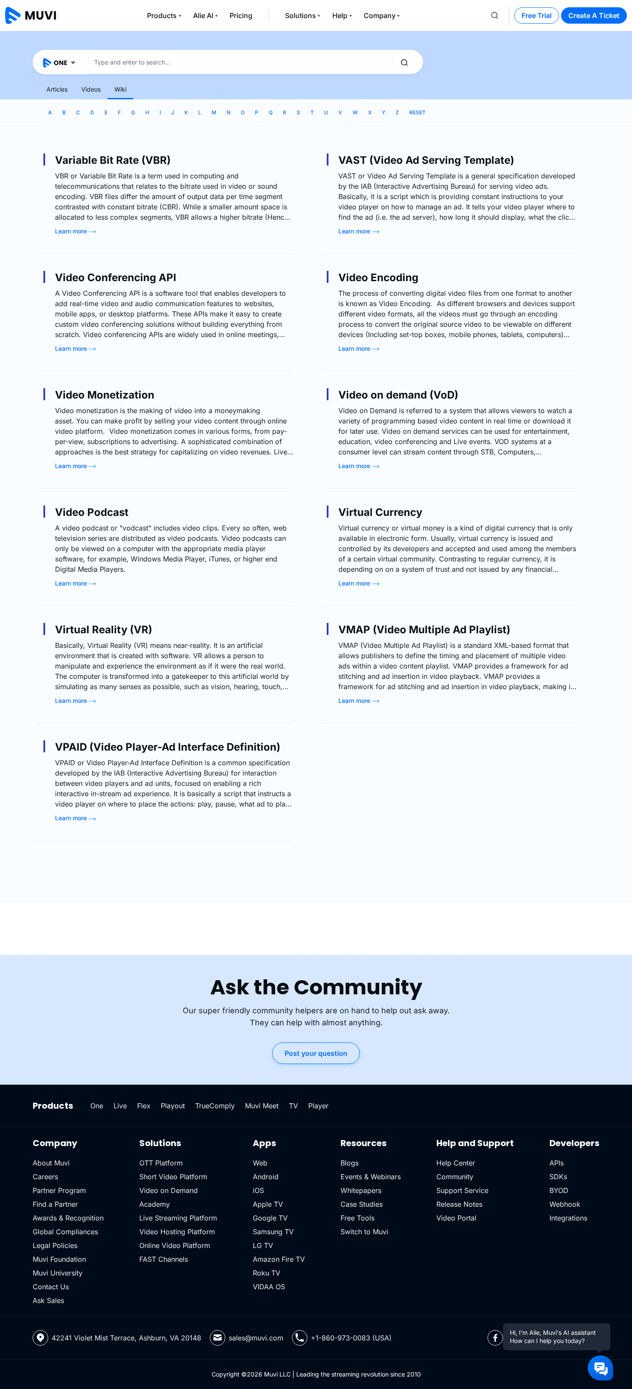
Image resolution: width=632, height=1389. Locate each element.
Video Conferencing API (115, 277)
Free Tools (357, 1218)
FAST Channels (163, 1259)
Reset (417, 112)
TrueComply (215, 1105)
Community (454, 1176)
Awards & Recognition (68, 1218)
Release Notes (459, 1204)
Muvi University (58, 1273)
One (96, 1105)
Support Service (462, 1190)
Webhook (564, 1204)
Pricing (241, 15)
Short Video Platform (173, 1176)
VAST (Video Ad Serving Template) (426, 160)
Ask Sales (48, 1300)
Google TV (270, 1218)
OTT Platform (161, 1163)
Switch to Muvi (364, 1231)
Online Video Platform (174, 1245)
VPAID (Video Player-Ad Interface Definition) (167, 747)
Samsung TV (273, 1231)
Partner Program (59, 1190)
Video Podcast (92, 512)
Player (318, 1105)
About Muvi (51, 1163)
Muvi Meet (262, 1105)
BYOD (558, 1190)
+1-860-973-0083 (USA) (351, 1338)
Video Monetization (104, 395)
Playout (173, 1105)
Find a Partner (55, 1204)
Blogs (350, 1163)
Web (260, 1163)
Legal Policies (55, 1245)
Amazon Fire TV (279, 1259)
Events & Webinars (371, 1176)
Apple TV (268, 1204)
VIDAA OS (269, 1286)
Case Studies (362, 1204)
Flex (143, 1105)
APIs (556, 1163)
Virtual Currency (380, 512)
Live (120, 1105)
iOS (258, 1190)
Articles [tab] (56, 89)
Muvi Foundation (59, 1259)
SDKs (558, 1176)
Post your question (316, 1053)
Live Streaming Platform (178, 1218)
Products (162, 15)
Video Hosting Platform (177, 1231)
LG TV (263, 1245)
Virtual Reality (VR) (103, 629)
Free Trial (537, 15)
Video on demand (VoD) (398, 395)
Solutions (300, 15)
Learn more (72, 231)
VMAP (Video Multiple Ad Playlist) (424, 629)
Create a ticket (594, 15)
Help (339, 15)
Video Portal (456, 1218)
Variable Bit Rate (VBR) (113, 160)
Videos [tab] (91, 89)
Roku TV (266, 1273)
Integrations (568, 1218)
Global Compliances (65, 1231)
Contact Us (51, 1286)
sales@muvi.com (256, 1338)
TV (293, 1105)
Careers (45, 1176)
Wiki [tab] (120, 89)
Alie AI (203, 15)
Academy (154, 1204)
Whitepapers (361, 1190)
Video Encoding (378, 277)
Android (266, 1176)
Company (380, 15)
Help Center (455, 1163)
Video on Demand (168, 1190)
